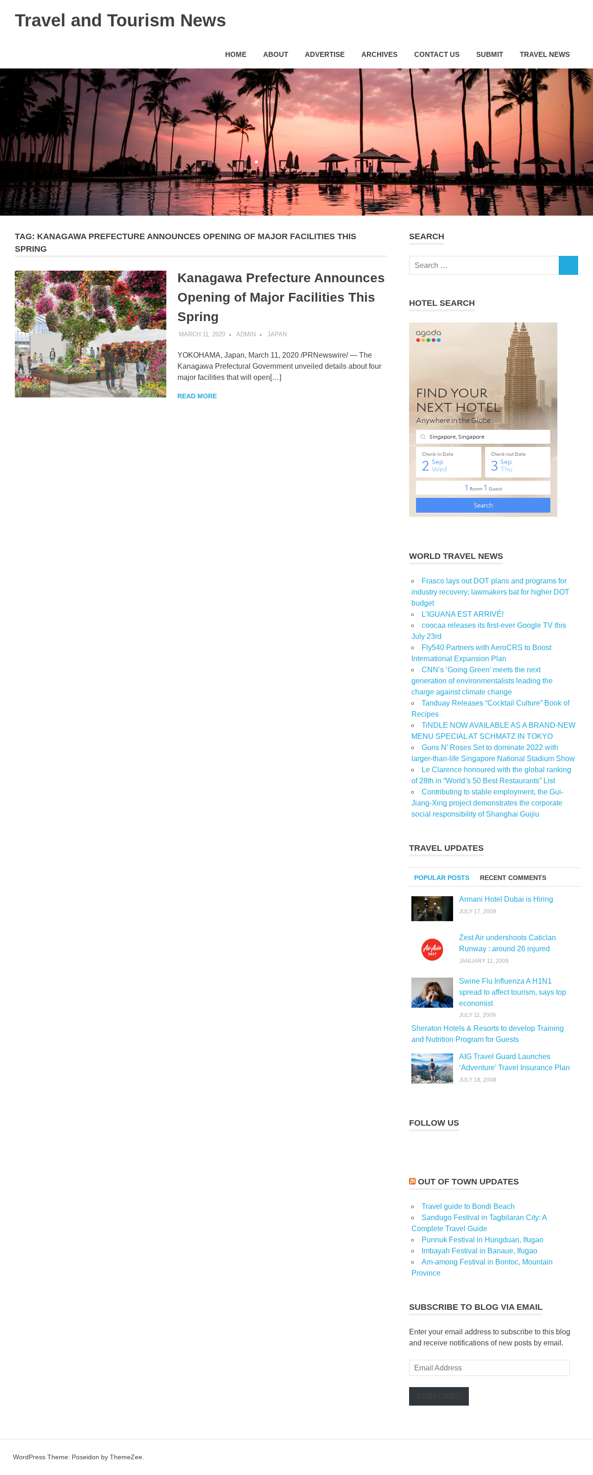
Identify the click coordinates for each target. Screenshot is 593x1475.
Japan (277, 334)
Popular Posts (441, 877)
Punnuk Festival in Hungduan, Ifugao (482, 1240)
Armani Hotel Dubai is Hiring (506, 899)
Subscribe (438, 1396)
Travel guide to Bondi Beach (468, 1206)
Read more (197, 396)
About (275, 54)
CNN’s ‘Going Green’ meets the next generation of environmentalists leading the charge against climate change (482, 681)
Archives (379, 54)
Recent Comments (513, 877)
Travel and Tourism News (120, 20)
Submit (489, 54)
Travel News (545, 54)
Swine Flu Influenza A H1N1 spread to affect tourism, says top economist (512, 992)
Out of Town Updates (468, 1181)
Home (235, 54)
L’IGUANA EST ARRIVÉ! (463, 614)
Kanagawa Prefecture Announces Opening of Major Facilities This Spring (281, 297)
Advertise (325, 54)
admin (246, 334)
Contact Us (437, 54)
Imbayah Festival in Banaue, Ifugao (479, 1251)
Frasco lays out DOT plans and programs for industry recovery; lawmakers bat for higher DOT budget (490, 592)
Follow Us (434, 1123)
